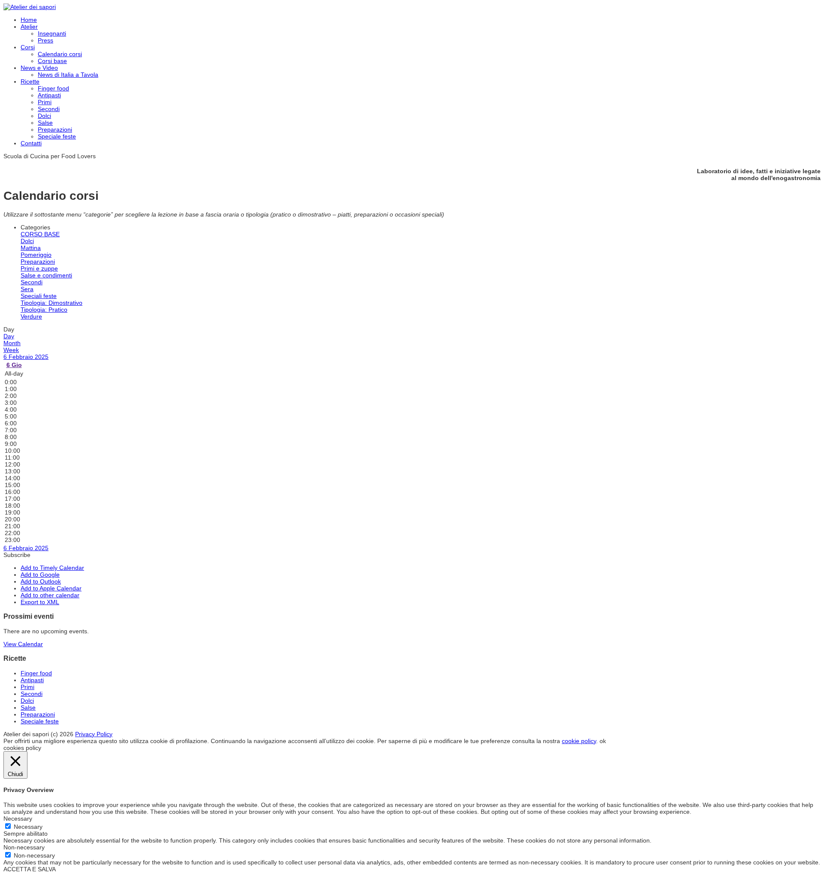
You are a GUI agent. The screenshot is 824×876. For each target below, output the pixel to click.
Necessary (28, 826)
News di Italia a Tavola (68, 74)
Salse (45, 122)
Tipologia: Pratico (44, 309)
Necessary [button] (17, 818)
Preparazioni (55, 129)
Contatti (31, 143)
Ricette (30, 81)
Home (29, 19)
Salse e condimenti (46, 275)
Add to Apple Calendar (51, 588)
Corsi (28, 47)
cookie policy (579, 741)
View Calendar (23, 644)
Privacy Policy (93, 734)
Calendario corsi (60, 54)
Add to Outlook (41, 581)
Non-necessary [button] (24, 847)
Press (45, 40)
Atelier (29, 26)
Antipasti (49, 95)
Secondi (49, 108)
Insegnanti (52, 33)
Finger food (53, 88)
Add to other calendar (50, 595)
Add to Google (40, 574)
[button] (16, 554)
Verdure (31, 316)
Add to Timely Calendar (52, 567)
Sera (27, 289)
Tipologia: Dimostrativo (51, 302)
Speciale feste (57, 136)
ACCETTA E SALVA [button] (29, 869)
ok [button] (603, 741)
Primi (45, 102)
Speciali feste (39, 295)
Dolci (44, 115)
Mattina (31, 247)
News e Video (39, 67)
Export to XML (40, 602)
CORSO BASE (40, 234)
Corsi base (52, 60)
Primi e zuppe (39, 268)
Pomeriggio (36, 254)
